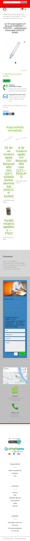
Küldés (22, 353)
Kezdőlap (5, 14)
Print (13, 114)
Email (10, 114)
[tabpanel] (15, 51)
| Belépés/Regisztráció (13, 6)
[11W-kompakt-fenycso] (15, 51)
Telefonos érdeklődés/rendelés (15, 85)
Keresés (24, 2)
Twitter (4, 114)
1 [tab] (15, 62)
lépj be (15, 269)
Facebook (7, 114)
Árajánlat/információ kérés (17, 94)
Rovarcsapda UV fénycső (14, 14)
